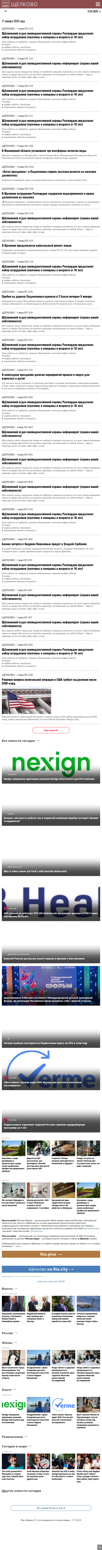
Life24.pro (6, 1348)
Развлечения (12, 1437)
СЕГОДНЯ (76, 1520)
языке (90, 1243)
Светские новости (6, 1276)
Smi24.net (6, 1138)
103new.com (36, 1231)
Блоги (6, 1390)
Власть (7, 1288)
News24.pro (7, 1395)
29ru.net (5, 1180)
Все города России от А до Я (51, 1508)
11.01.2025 (93, 11)
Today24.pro (7, 1451)
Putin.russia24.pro (9, 1294)
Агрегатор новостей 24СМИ (51, 1281)
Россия (7, 1333)
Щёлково (8, 28)
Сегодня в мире (14, 1446)
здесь (18, 1246)
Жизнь (7, 1343)
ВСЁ (35, 1520)
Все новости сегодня (18, 741)
